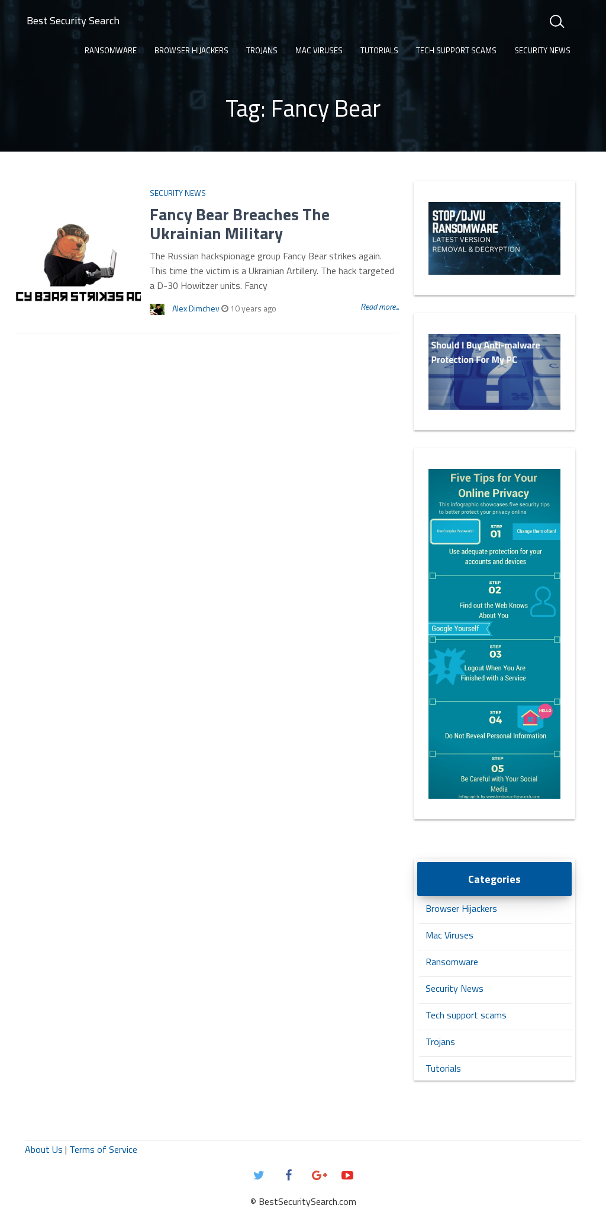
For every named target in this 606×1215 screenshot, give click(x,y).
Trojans (262, 50)
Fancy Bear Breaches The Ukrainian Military (240, 223)
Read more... (379, 306)
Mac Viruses (319, 50)
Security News (542, 50)
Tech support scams (456, 50)
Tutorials (379, 50)
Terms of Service (103, 1149)
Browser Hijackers (191, 50)
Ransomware (111, 50)
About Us (44, 1149)
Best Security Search (73, 20)
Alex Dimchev (196, 308)
